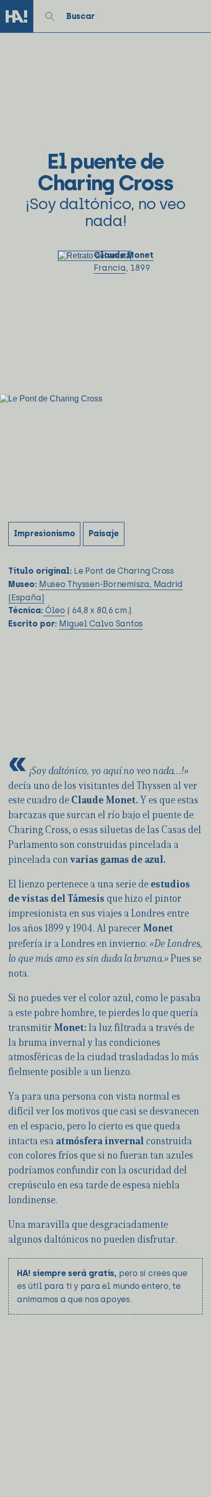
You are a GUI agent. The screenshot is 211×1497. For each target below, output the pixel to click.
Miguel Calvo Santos (101, 624)
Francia (110, 268)
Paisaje (104, 533)
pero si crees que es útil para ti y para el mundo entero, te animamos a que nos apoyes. (102, 1286)
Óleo (54, 610)
